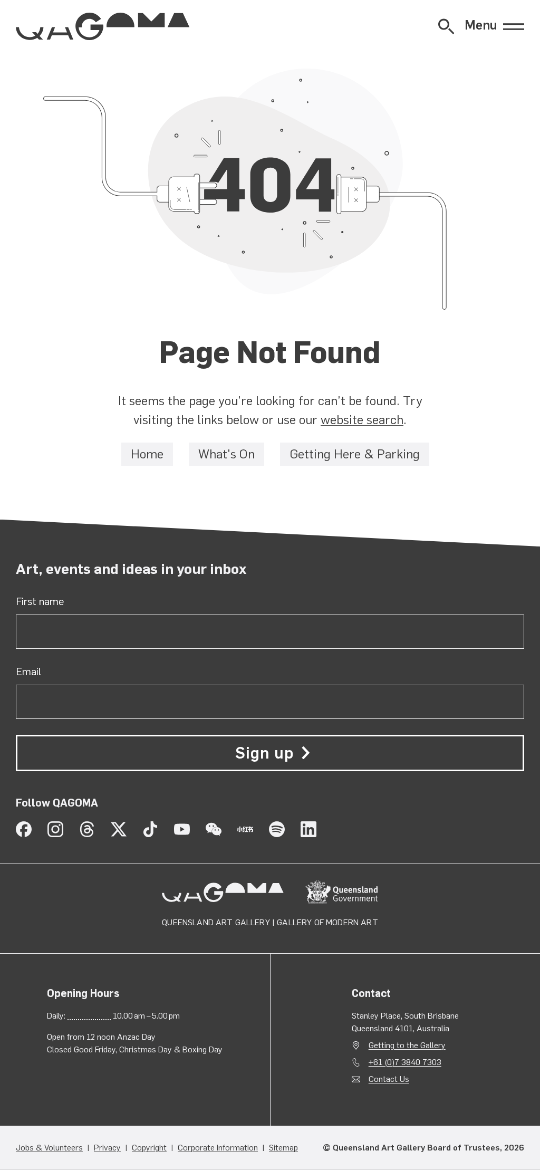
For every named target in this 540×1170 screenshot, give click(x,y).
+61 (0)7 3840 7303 (405, 1062)
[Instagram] (55, 829)
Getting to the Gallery (407, 1045)
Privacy (107, 1148)
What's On (226, 454)
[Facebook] (24, 829)
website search (362, 419)
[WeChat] (213, 829)
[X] (119, 829)
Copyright (149, 1148)
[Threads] (87, 829)
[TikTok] (150, 829)
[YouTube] (182, 829)
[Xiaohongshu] (245, 829)
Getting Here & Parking (355, 454)
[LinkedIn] (308, 829)
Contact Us (389, 1079)
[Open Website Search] (446, 26)
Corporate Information (218, 1148)
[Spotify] (277, 829)
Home (147, 454)
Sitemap (283, 1148)
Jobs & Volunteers (49, 1148)
